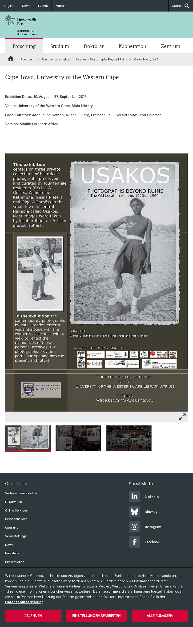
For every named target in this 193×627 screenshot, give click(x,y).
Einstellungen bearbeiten (96, 616)
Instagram (153, 526)
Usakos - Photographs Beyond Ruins (101, 59)
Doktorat (94, 46)
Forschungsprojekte (56, 59)
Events (43, 6)
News (26, 6)
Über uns (11, 527)
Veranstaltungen (16, 536)
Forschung (24, 46)
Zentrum (170, 46)
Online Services (16, 510)
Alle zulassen (160, 616)
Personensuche (16, 519)
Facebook (152, 542)
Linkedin (152, 496)
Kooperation (132, 46)
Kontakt (61, 6)
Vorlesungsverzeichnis (21, 493)
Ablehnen (33, 616)
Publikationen (14, 562)
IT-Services (13, 502)
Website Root (10, 58)
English (9, 6)
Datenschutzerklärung (24, 602)
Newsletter (13, 553)
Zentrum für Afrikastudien (27, 32)
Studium (59, 46)
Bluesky (151, 511)
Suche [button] (177, 6)
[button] (182, 416)
